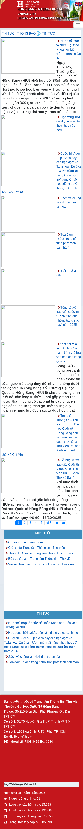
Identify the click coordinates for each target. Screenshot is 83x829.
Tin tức (48, 33)
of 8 (49, 522)
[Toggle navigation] (78, 24)
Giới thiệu (43, 533)
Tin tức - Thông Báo (19, 33)
